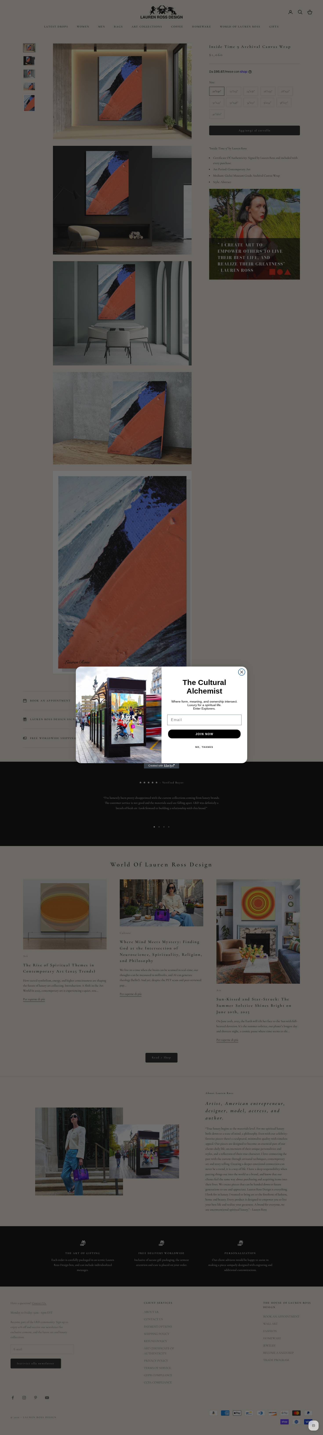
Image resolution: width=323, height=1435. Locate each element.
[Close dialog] (241, 672)
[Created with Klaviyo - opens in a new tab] (161, 765)
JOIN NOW (204, 734)
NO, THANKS (204, 747)
